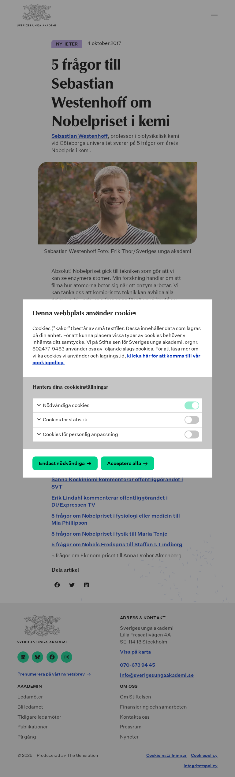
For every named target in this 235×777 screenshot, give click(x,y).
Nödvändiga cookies (65, 405)
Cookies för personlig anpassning (80, 434)
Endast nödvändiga (62, 463)
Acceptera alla (124, 463)
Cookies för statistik (64, 420)
